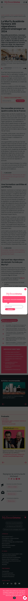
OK (14, 597)
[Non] (26, 594)
